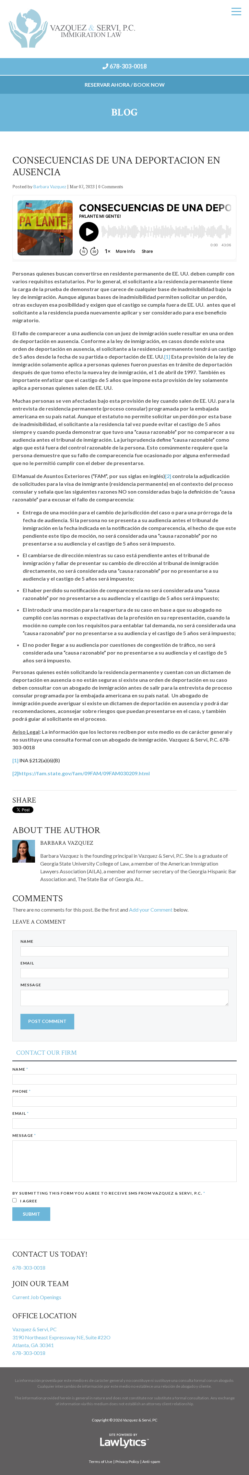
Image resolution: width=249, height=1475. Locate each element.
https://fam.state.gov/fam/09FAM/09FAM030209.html (84, 773)
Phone (21, 1091)
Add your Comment (150, 909)
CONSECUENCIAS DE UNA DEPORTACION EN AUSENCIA (116, 166)
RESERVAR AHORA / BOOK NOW (125, 84)
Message (30, 984)
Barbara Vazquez (49, 186)
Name (26, 941)
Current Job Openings (36, 1297)
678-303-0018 (128, 66)
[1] (167, 356)
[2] (168, 476)
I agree (28, 1200)
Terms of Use (100, 1461)
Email (27, 963)
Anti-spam (151, 1461)
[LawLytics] (124, 1440)
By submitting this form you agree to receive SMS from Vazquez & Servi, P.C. (108, 1193)
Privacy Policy (127, 1461)
